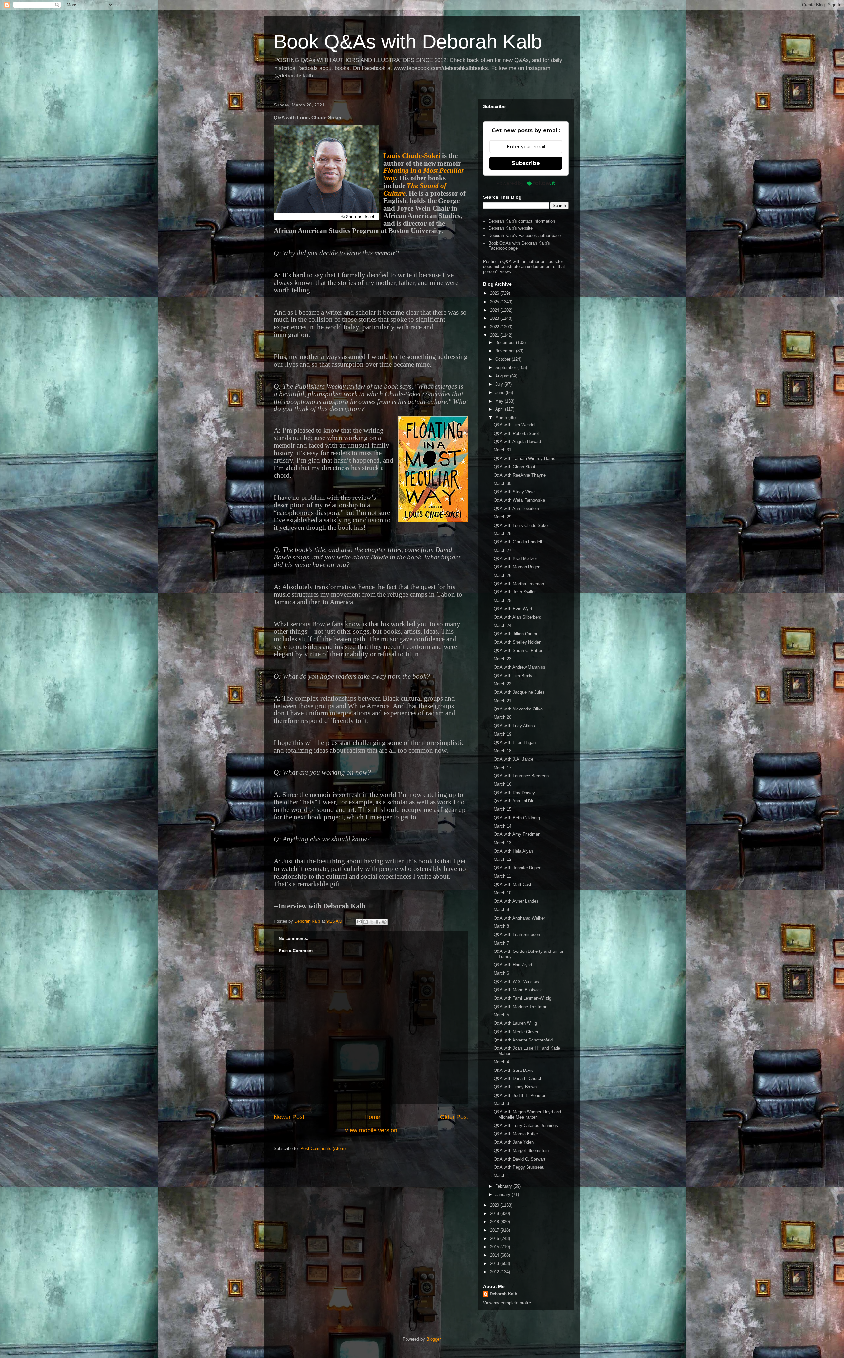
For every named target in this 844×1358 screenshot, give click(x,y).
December (505, 342)
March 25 (502, 600)
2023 (495, 318)
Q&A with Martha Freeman (519, 583)
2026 (495, 293)
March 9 (501, 909)
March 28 (502, 533)
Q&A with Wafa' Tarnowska (519, 500)
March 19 (502, 734)
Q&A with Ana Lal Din (514, 801)
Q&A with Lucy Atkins (514, 725)
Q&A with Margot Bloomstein (521, 1150)
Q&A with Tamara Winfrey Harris (524, 458)
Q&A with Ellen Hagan (515, 742)
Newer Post (289, 1117)
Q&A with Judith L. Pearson (520, 1095)
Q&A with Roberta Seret (516, 433)
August (502, 376)
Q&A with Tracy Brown (515, 1086)
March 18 (502, 750)
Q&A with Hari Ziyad (513, 964)
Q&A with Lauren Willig (515, 1023)
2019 (495, 1213)
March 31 (502, 449)
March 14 (502, 826)
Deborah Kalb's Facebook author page (524, 235)
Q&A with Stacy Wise (514, 491)
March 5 (501, 1014)
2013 (495, 1263)
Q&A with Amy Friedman (517, 834)
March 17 (502, 767)
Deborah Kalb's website (510, 228)
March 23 (502, 658)
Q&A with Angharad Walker (519, 918)
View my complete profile (507, 1302)
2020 (495, 1205)
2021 (495, 335)
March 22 (502, 683)
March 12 (502, 859)
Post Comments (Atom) (323, 1148)
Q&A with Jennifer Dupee (517, 867)
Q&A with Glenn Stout (514, 466)
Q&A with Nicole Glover (516, 1031)
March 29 (502, 516)
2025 (495, 301)
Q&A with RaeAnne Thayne (520, 475)
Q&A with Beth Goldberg (517, 817)
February (504, 1186)
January (503, 1194)
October (503, 359)
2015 (495, 1246)
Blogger (433, 1339)
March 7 (501, 943)
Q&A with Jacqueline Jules (519, 692)
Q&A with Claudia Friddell (518, 541)
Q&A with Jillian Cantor (515, 633)
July (499, 384)
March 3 (501, 1103)
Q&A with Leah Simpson (517, 934)
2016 (495, 1238)
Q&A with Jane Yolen (514, 1142)
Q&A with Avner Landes (516, 901)
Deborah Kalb (503, 1293)
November (505, 350)
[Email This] (359, 922)
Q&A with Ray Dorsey (514, 792)
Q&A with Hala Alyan (513, 851)
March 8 (501, 926)
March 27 (502, 550)
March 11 (502, 876)
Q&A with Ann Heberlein (516, 508)
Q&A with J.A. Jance (513, 759)
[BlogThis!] (365, 922)
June (500, 392)
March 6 (501, 973)
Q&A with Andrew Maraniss (519, 667)
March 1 (501, 1175)
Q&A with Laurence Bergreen (521, 775)
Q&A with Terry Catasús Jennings (526, 1125)
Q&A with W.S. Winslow (516, 981)
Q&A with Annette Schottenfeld (523, 1040)
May (500, 401)
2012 (495, 1271)
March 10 (502, 892)
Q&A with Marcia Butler (516, 1134)
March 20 (502, 717)
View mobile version (371, 1130)
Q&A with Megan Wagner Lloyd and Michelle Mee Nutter (527, 1114)
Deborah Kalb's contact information (521, 221)
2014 (495, 1255)
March (501, 417)
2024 (495, 310)
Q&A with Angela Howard (517, 441)
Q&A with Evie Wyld (513, 608)
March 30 (502, 483)
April (500, 409)
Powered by (510, 183)
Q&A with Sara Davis (514, 1070)
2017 (495, 1230)
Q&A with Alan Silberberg (517, 617)
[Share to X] (372, 922)
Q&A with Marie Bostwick (518, 989)
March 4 (501, 1061)
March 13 (502, 842)
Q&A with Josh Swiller (515, 591)
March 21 (502, 700)
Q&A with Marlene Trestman (520, 1006)
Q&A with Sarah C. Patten (518, 650)
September (506, 367)
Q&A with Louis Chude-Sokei (521, 525)
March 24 (502, 625)
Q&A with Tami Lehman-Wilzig (522, 998)
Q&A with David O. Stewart (519, 1159)
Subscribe (526, 163)
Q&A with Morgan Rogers (518, 566)
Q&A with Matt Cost (512, 884)
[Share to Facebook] (378, 922)
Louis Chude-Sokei (411, 156)
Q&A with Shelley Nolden (517, 642)
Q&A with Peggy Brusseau (519, 1167)
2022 (495, 326)
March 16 (502, 784)
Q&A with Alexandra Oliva (518, 709)
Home (372, 1117)
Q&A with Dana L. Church (518, 1078)
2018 (495, 1221)
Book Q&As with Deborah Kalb (408, 42)
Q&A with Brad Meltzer (515, 558)
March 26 (502, 575)
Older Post (454, 1117)
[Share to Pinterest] (384, 922)
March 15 (502, 809)
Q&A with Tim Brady (513, 675)
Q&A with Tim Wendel (514, 424)
